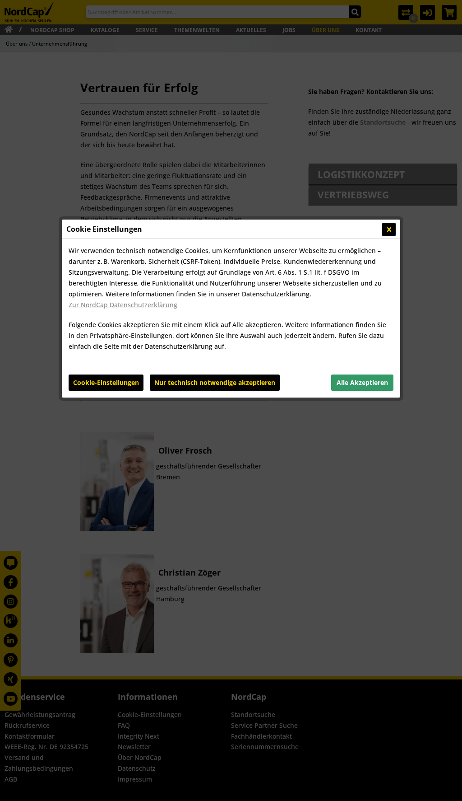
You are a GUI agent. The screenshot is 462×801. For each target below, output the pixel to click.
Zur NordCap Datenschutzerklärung (123, 304)
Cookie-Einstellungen (106, 382)
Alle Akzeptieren (362, 382)
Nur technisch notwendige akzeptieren (214, 382)
